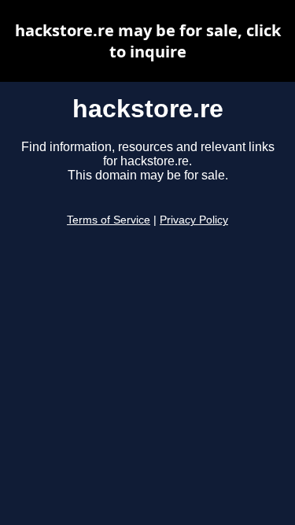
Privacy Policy (194, 220)
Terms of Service (108, 220)
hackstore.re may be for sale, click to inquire (148, 41)
